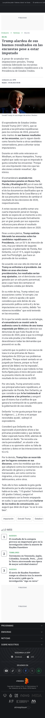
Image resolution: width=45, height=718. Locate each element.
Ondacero (5, 33)
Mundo (27, 33)
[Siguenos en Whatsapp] (38, 670)
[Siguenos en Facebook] (25, 670)
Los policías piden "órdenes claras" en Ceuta (16, 2)
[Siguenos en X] (32, 670)
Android (18, 657)
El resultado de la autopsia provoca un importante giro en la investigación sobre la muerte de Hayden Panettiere (26, 543)
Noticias (16, 33)
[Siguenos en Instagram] (19, 670)
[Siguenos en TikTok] (12, 670)
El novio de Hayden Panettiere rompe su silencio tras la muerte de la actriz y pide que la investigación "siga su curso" (25, 576)
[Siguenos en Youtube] (6, 670)
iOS (32, 657)
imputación (8, 519)
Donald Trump (24, 519)
